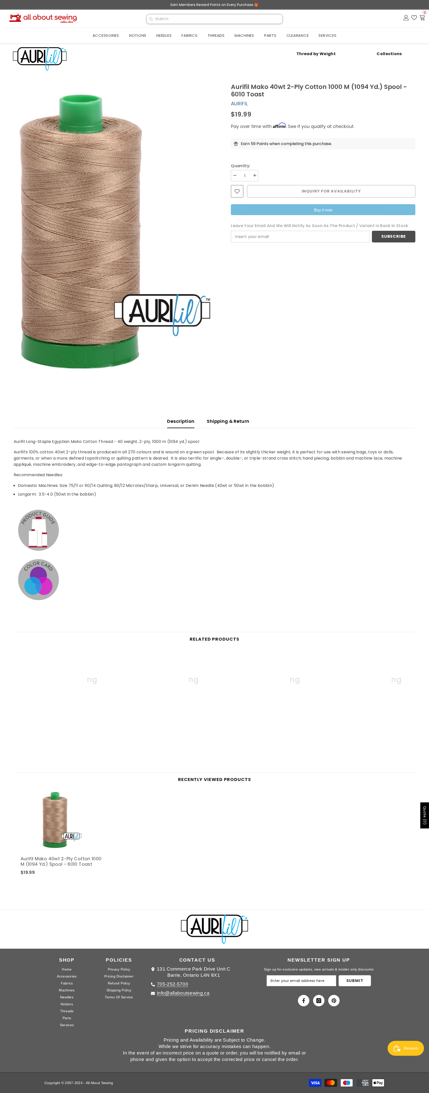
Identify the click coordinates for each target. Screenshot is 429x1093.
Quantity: (240, 166)
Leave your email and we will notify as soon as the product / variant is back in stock (319, 226)
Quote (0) (424, 815)
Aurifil (239, 103)
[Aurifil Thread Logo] (214, 932)
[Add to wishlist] (237, 191)
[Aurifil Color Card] (214, 580)
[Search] (151, 19)
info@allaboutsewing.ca (183, 993)
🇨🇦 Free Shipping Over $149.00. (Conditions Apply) (214, 4)
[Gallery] (115, 231)
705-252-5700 (172, 984)
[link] (62, 718)
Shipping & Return (228, 421)
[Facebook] (303, 1000)
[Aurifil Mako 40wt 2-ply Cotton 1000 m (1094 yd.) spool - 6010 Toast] (62, 820)
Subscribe (393, 236)
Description (180, 421)
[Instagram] (318, 1000)
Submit (354, 980)
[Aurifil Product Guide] (214, 530)
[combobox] (218, 19)
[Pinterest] (334, 1000)
